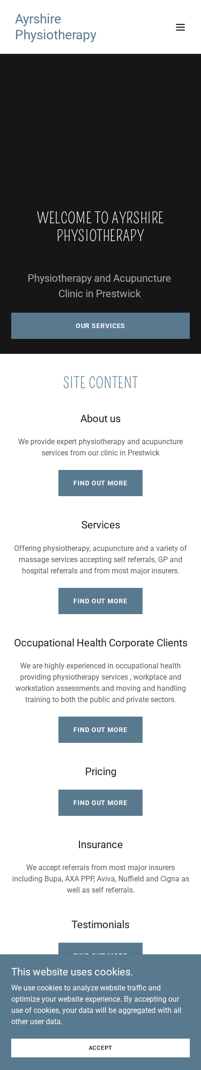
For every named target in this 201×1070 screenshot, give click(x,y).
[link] (73, 36)
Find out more (100, 483)
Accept (101, 1047)
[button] (180, 27)
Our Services (101, 326)
